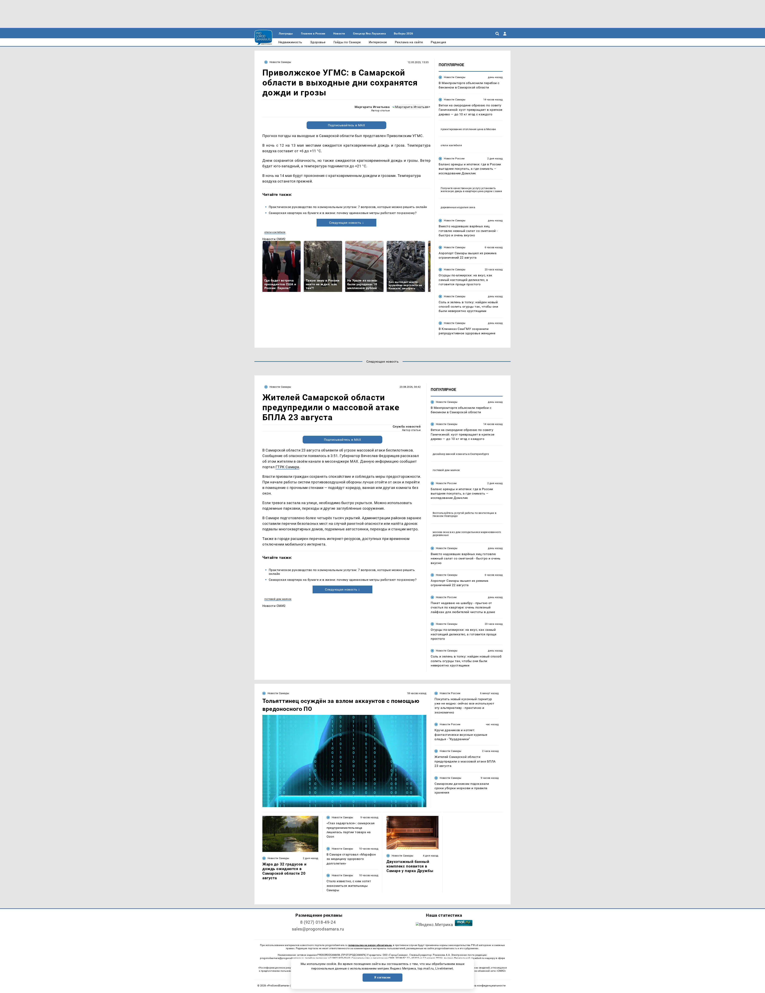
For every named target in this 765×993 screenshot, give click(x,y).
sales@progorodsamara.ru (318, 929)
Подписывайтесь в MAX (346, 125)
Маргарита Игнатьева (372, 107)
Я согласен (382, 977)
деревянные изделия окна (458, 207)
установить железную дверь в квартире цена (468, 190)
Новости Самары (280, 62)
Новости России (454, 158)
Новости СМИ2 (274, 239)
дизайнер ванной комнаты (450, 453)
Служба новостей (407, 426)
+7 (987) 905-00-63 (339, 958)
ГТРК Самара (287, 467)
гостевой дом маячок (277, 599)
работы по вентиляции (479, 512)
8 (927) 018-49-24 (318, 922)
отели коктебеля (274, 232)
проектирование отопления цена (462, 129)
